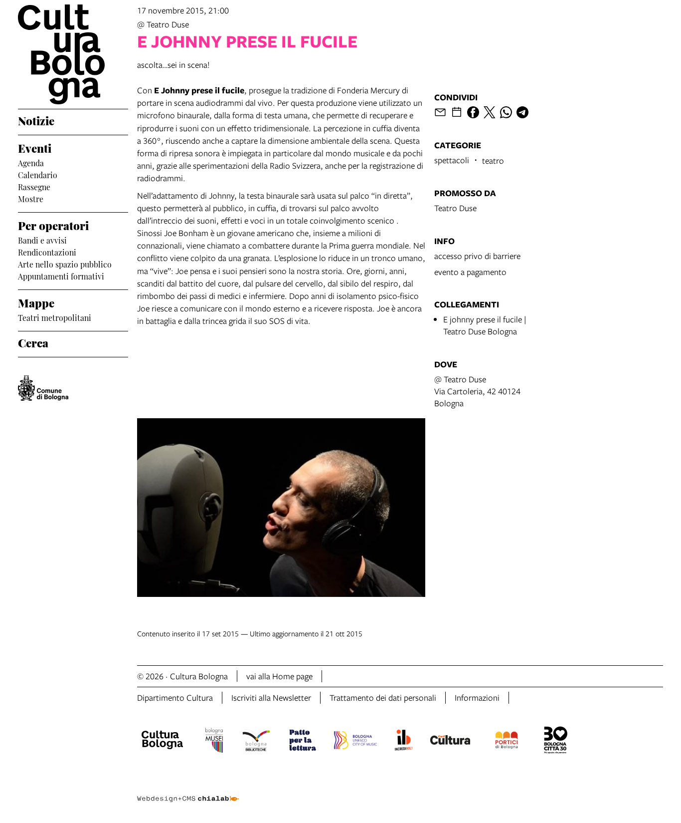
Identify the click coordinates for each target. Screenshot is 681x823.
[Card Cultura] (450, 741)
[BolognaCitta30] (556, 741)
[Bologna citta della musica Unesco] (355, 741)
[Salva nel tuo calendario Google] (457, 112)
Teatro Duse (455, 208)
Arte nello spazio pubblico (65, 264)
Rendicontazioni (47, 252)
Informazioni (477, 697)
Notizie (36, 120)
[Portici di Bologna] (506, 741)
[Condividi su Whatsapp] (506, 112)
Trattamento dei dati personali (383, 697)
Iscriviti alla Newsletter (271, 697)
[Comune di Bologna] (43, 388)
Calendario (37, 174)
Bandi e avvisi (42, 240)
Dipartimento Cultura (175, 697)
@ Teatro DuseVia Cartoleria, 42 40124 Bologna (477, 391)
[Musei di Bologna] (214, 742)
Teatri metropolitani (54, 317)
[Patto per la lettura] (302, 742)
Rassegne (34, 186)
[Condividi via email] (440, 112)
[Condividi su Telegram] (522, 112)
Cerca (33, 342)
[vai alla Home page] (73, 54)
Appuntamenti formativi (61, 275)
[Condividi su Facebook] (473, 112)
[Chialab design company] (188, 790)
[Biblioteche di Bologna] (256, 741)
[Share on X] (490, 112)
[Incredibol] (403, 742)
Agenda (31, 162)
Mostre (30, 198)
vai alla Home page (279, 676)
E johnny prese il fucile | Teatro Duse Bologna (484, 325)
